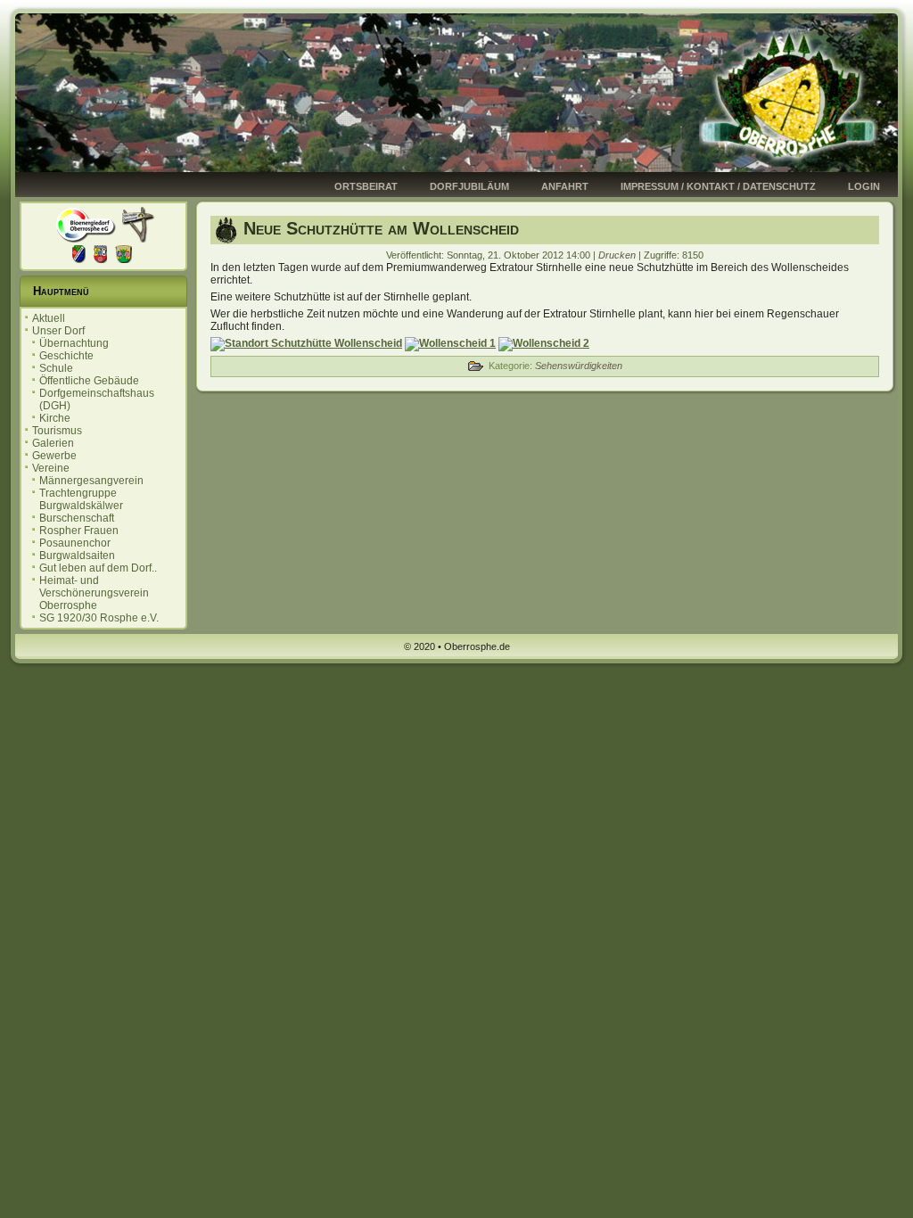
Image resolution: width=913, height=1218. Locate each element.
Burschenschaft (76, 518)
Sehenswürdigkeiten (578, 365)
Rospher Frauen (79, 530)
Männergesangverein (91, 480)
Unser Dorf (58, 331)
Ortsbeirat (366, 186)
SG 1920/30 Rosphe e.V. (99, 618)
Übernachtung (74, 343)
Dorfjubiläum (469, 186)
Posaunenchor (75, 543)
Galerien (53, 443)
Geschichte (66, 356)
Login (864, 186)
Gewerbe (54, 455)
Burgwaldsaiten (77, 555)
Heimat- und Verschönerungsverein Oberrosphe (94, 593)
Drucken (618, 255)
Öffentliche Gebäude (89, 380)
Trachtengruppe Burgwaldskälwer (81, 499)
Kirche (54, 418)
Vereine (51, 468)
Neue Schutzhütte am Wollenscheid (381, 228)
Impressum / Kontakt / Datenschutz (718, 186)
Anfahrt (564, 186)
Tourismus (57, 430)
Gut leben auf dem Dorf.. (98, 568)
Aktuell (48, 318)
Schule (56, 368)
